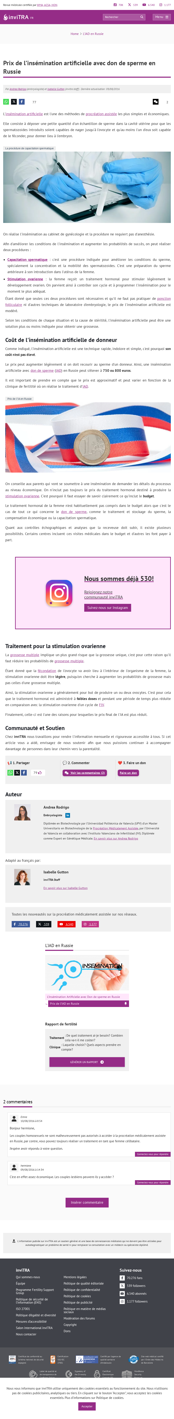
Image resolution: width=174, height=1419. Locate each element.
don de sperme (42, 370)
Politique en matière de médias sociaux (85, 1310)
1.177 (167, 5)
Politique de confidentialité (82, 1289)
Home (75, 34)
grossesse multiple (24, 655)
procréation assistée (101, 114)
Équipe (20, 1283)
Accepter (87, 1406)
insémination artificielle (24, 114)
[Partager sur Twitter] (14, 102)
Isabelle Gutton (56, 89)
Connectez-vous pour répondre (152, 1154)
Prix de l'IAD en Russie (64, 1003)
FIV (101, 705)
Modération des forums (79, 1318)
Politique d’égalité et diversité (36, 1315)
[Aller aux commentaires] (156, 102)
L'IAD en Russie (93, 34)
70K (120, 5)
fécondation (47, 670)
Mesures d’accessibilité (31, 1321)
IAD (58, 370)
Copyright (70, 1324)
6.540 (151, 5)
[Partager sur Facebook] (22, 102)
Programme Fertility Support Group (35, 1291)
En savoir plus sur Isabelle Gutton (66, 888)
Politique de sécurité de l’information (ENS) (32, 1301)
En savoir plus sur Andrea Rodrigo (116, 838)
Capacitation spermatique (27, 259)
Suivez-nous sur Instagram (107, 607)
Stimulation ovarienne (25, 279)
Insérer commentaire (87, 1202)
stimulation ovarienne (22, 496)
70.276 (23, 924)
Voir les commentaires (87, 773)
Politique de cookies (77, 1296)
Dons (67, 1331)
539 (135, 5)
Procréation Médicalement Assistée (115, 828)
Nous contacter (26, 1334)
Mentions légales (75, 1277)
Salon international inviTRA (34, 1327)
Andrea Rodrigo (18, 89)
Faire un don (128, 773)
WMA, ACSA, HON (47, 5)
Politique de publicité (78, 1302)
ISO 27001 (23, 1308)
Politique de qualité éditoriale (84, 1283)
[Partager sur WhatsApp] (6, 102)
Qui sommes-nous (28, 1277)
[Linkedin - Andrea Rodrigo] (67, 815)
